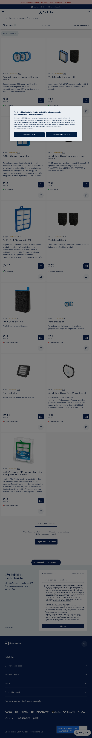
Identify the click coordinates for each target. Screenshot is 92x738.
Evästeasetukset (29, 135)
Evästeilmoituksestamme (53, 126)
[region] (46, 123)
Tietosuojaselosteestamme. (24, 128)
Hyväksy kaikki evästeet (61, 135)
